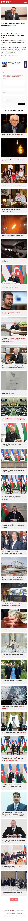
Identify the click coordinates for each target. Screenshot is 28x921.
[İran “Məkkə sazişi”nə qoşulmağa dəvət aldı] (14, 721)
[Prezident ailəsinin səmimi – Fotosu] (14, 173)
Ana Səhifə (5, 915)
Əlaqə (17, 915)
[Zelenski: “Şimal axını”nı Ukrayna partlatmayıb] (14, 300)
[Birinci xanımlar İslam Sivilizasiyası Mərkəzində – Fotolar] (14, 198)
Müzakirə (5, 78)
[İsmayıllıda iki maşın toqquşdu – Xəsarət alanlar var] (14, 695)
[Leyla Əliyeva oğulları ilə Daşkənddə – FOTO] (14, 669)
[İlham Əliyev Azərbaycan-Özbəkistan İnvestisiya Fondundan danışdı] (14, 274)
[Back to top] (24, 917)
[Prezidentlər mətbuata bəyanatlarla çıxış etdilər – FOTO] (14, 458)
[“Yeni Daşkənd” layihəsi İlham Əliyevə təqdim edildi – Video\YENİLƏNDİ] (14, 592)
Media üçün (22, 915)
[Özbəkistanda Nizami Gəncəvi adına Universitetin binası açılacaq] (14, 855)
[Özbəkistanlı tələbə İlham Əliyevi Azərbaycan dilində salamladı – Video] (14, 540)
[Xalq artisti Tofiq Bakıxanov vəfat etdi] (14, 123)
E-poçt (4, 92)
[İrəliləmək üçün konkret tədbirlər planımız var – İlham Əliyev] (14, 828)
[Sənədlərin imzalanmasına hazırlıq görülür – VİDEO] (14, 881)
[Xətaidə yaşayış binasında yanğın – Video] (14, 224)
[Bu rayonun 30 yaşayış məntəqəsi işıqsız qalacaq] (14, 147)
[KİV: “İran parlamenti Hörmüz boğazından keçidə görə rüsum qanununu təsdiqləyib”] (14, 406)
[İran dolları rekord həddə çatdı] (14, 618)
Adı (4, 87)
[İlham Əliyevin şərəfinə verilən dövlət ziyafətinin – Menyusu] (14, 380)
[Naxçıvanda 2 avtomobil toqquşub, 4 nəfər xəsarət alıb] (14, 248)
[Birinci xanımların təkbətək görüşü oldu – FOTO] (14, 643)
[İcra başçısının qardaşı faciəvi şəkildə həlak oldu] (14, 13)
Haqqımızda (11, 915)
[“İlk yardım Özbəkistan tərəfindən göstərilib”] (14, 432)
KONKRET (11, 910)
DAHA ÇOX (14, 899)
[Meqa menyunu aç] (25, 2)
